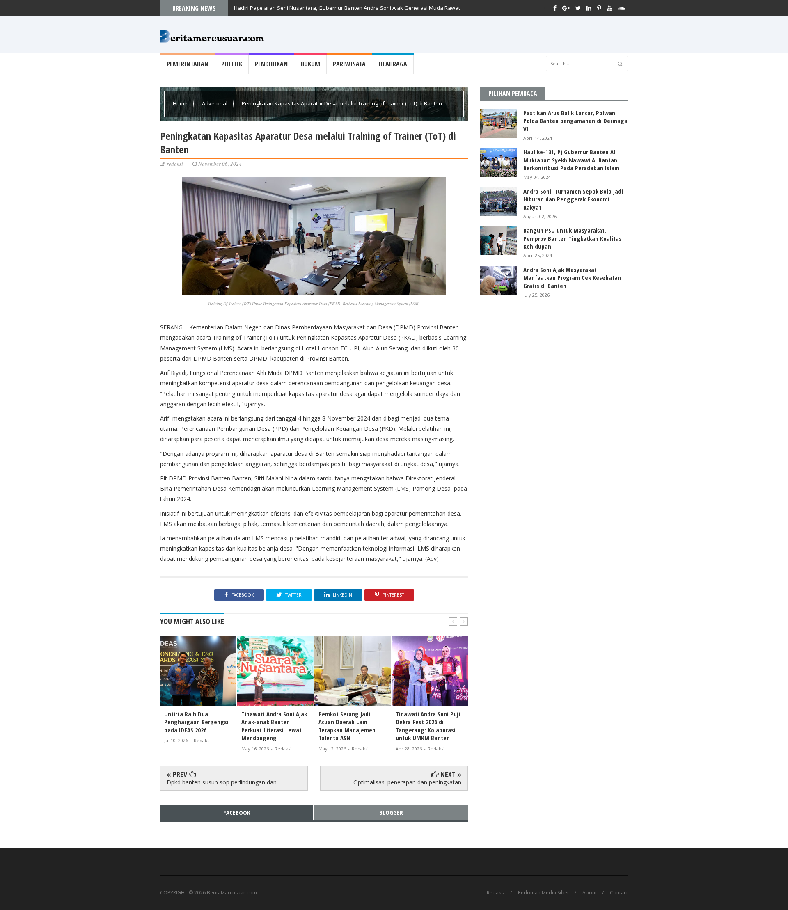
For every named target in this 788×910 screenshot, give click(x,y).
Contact (619, 893)
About (589, 893)
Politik (231, 64)
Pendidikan (271, 64)
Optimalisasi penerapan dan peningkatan (407, 782)
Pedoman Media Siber (543, 893)
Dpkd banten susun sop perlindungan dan (222, 782)
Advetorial (215, 103)
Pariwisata (349, 64)
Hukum (310, 64)
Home (181, 103)
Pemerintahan (187, 64)
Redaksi (496, 893)
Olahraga (392, 64)
